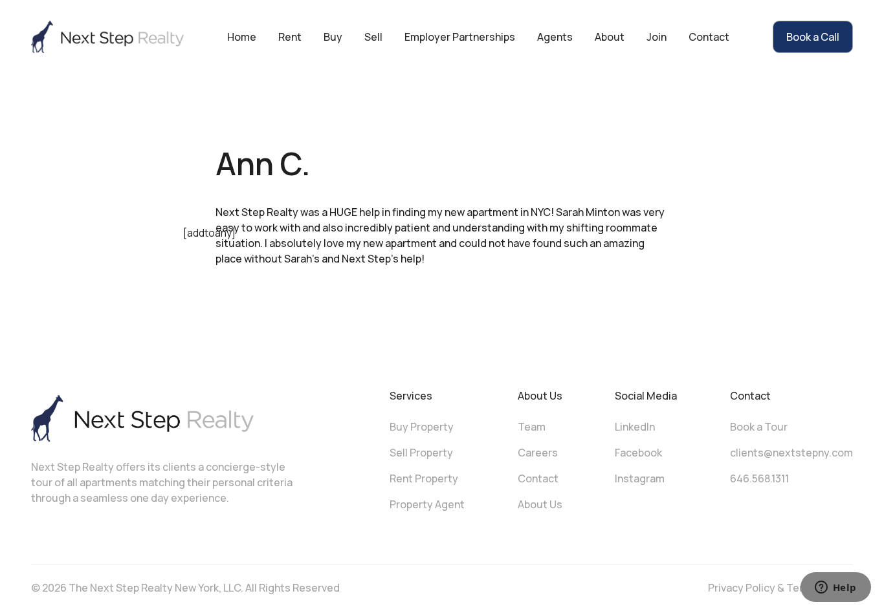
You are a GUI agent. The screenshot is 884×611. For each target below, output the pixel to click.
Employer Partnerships (459, 37)
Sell (373, 37)
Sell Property (421, 452)
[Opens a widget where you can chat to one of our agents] (835, 588)
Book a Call (812, 37)
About (609, 37)
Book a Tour (759, 427)
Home (241, 37)
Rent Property (424, 478)
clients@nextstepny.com (791, 452)
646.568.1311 (759, 478)
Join (656, 37)
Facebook (638, 452)
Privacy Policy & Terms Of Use (780, 588)
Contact (709, 37)
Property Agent (427, 504)
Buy (333, 37)
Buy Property (422, 427)
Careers (538, 452)
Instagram (640, 478)
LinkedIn (635, 427)
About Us (540, 504)
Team (532, 427)
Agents (555, 37)
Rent (290, 37)
